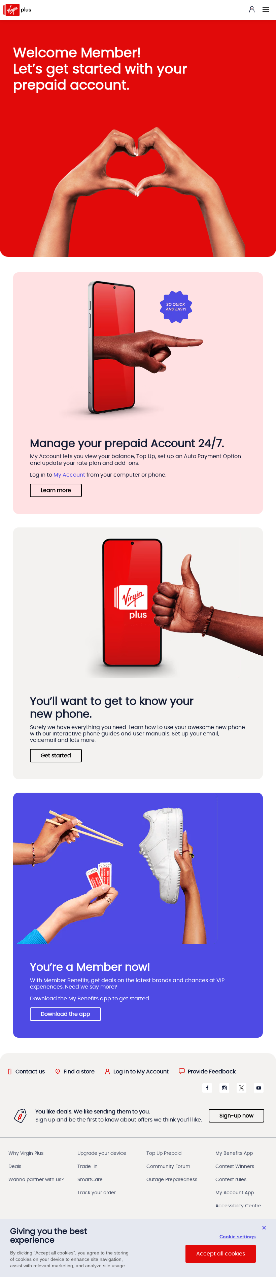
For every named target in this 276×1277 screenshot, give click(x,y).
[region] (138, 1248)
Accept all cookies (220, 1253)
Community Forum (168, 1166)
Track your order (96, 1192)
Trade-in (87, 1166)
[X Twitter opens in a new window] (241, 1091)
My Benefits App (234, 1153)
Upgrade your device (101, 1153)
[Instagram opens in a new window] (224, 1091)
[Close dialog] (264, 1228)
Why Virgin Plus (25, 1153)
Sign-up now (236, 1115)
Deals (14, 1166)
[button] (266, 9)
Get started (56, 755)
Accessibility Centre (238, 1206)
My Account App (234, 1192)
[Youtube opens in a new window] (258, 1091)
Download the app (65, 1014)
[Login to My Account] (252, 9)
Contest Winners (234, 1166)
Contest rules (230, 1179)
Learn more (56, 490)
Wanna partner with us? (36, 1179)
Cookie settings (237, 1236)
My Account (69, 475)
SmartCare (90, 1179)
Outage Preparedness (171, 1179)
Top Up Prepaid (163, 1153)
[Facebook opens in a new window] (207, 1091)
